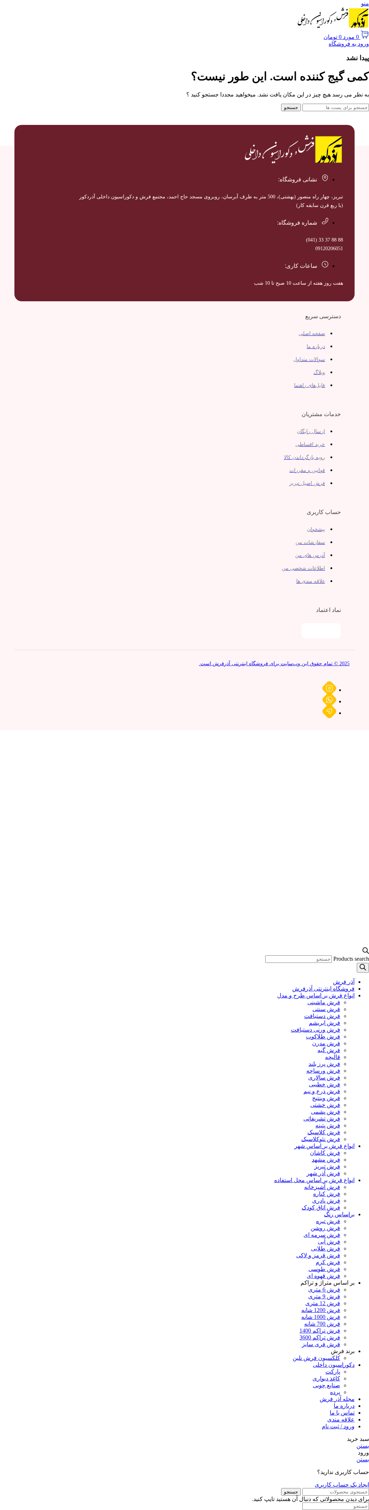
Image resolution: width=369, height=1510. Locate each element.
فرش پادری (326, 1201)
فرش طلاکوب (323, 1036)
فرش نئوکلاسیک (320, 1139)
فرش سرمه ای (321, 1235)
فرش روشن (325, 1228)
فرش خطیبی (324, 1084)
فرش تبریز (327, 1166)
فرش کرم (328, 1262)
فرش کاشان (325, 1153)
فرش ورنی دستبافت (315, 1030)
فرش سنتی (326, 1009)
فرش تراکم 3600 (319, 1337)
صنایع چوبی (326, 1385)
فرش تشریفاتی (321, 1118)
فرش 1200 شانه (320, 1310)
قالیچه (332, 1057)
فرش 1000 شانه (320, 1317)
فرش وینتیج (326, 1098)
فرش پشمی (325, 1112)
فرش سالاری (324, 1077)
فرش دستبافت (322, 1016)
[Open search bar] (366, 952)
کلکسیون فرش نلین (316, 1358)
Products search (351, 959)
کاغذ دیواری (326, 1378)
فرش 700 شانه (322, 1324)
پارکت (332, 1372)
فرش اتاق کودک (321, 1207)
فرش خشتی (325, 1105)
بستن (362, 1446)
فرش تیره (328, 1221)
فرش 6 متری (324, 1289)
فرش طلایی (325, 1248)
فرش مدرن (326, 1043)
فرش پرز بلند (324, 1064)
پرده (335, 1392)
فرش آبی (329, 1242)
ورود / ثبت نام (338, 1426)
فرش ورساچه (323, 1071)
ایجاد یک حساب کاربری (342, 1485)
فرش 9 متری (324, 1296)
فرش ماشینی (323, 1002)
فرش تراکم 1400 (319, 1331)
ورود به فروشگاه (349, 44)
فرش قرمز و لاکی (318, 1255)
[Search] (363, 968)
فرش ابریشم (324, 1023)
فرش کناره (326, 1194)
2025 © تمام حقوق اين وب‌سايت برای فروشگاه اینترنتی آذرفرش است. (274, 663)
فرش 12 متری (322, 1303)
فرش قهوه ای (323, 1276)
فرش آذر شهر (323, 1173)
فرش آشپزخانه (322, 1187)
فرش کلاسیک (323, 1132)
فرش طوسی (324, 1269)
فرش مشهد (326, 1160)
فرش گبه (328, 1050)
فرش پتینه (327, 1125)
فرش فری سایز (321, 1344)
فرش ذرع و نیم (321, 1091)
